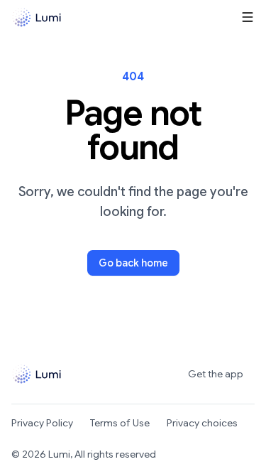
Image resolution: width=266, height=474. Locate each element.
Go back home (133, 263)
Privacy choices (202, 422)
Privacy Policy (42, 422)
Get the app (215, 373)
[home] (36, 17)
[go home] (41, 374)
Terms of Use (120, 422)
